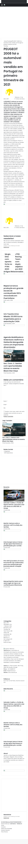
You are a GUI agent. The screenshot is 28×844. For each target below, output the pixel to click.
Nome (5, 401)
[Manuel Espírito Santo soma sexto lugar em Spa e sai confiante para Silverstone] (12, 570)
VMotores (17, 97)
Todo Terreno (7, 631)
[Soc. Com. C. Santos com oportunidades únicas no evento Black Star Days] (14, 361)
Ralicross (6, 637)
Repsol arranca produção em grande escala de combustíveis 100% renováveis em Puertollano (13, 292)
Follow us (7, 679)
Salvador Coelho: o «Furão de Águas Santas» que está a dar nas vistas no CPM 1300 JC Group (14, 505)
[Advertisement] (14, 22)
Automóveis (6, 634)
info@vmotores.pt (11, 670)
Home (5, 41)
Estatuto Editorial (5, 830)
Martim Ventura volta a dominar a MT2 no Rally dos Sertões (13, 525)
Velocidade (6, 624)
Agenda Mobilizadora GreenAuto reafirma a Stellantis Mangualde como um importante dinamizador (14, 342)
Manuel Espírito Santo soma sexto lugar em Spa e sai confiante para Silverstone (13, 583)
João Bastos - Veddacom (16, 823)
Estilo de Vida (7, 642)
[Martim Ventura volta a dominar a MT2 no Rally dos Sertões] (12, 512)
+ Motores (6, 626)
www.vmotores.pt (12, 672)
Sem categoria (7, 639)
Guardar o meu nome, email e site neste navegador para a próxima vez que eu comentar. (14, 413)
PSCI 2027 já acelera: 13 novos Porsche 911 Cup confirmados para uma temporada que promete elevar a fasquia (14, 563)
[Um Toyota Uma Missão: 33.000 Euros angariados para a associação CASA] (14, 302)
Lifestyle (6, 635)
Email (5, 404)
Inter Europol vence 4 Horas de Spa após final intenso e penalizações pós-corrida (13, 544)
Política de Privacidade (6, 828)
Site (4, 408)
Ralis (5, 622)
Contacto (3, 827)
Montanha (6, 627)
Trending (9, 41)
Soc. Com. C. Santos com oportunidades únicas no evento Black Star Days (13, 367)
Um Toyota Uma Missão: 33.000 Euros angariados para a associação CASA (13, 318)
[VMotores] (7, 4)
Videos (5, 632)
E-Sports (6, 640)
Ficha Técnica (4, 831)
